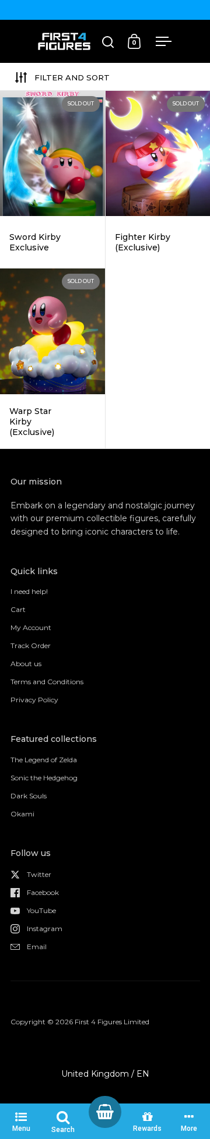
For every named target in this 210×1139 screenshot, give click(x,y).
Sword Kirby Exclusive (52, 179)
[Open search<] (108, 42)
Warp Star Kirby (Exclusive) (52, 358)
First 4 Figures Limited (112, 1021)
